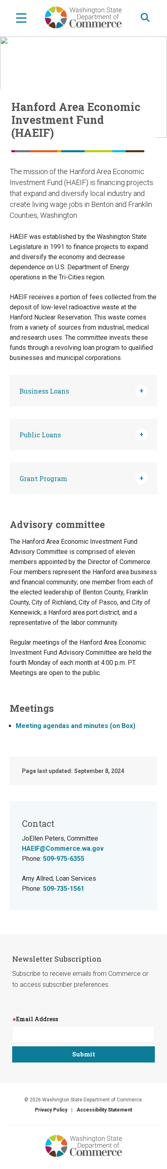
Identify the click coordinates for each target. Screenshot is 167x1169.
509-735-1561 (63, 888)
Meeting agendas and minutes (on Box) (75, 726)
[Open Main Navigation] (21, 17)
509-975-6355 (63, 858)
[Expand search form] (145, 17)
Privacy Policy (51, 1110)
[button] (83, 391)
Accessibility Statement (104, 1110)
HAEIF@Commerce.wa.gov (63, 848)
